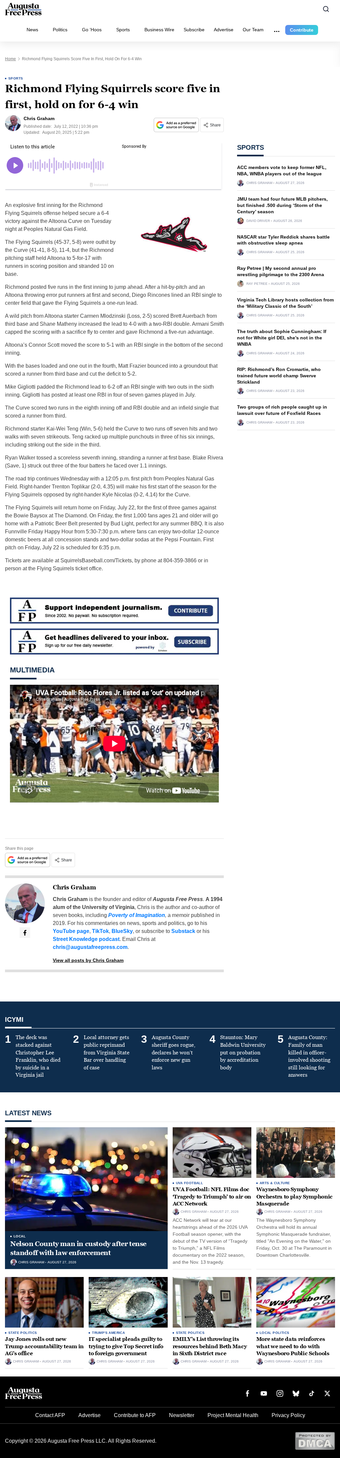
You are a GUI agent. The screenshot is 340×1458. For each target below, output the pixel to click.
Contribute (301, 30)
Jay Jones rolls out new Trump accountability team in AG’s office (44, 1346)
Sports (123, 29)
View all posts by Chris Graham (88, 960)
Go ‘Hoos (92, 29)
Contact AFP (50, 1415)
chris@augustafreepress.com (90, 947)
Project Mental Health (233, 1415)
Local (20, 1236)
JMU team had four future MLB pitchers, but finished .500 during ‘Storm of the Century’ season (282, 205)
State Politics (22, 1333)
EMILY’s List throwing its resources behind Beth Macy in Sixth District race (210, 1346)
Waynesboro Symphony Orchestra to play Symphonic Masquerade (294, 1196)
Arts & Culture (275, 1183)
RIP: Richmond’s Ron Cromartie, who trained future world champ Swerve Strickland (279, 376)
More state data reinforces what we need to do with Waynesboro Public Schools (292, 1346)
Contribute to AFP (135, 1415)
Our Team (253, 29)
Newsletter (181, 1415)
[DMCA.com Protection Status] (315, 1440)
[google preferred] (177, 125)
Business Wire (159, 29)
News (32, 29)
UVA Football (189, 1183)
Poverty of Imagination (136, 915)
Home (10, 59)
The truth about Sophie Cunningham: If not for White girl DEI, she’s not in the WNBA (281, 338)
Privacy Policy (288, 1415)
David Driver (258, 221)
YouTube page (71, 931)
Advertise (223, 29)
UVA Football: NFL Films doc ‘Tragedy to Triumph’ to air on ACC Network (212, 1196)
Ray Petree (257, 283)
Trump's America (108, 1333)
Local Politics (275, 1333)
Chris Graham (74, 887)
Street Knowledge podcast (86, 939)
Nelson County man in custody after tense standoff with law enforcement (78, 1248)
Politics (60, 29)
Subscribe (194, 29)
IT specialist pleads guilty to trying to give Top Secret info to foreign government (126, 1346)
